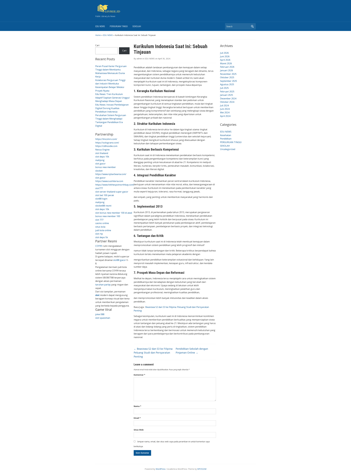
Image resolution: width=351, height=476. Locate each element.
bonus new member (105, 167)
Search (252, 26)
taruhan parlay (103, 284)
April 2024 (225, 116)
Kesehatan (225, 135)
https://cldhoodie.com (106, 146)
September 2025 (228, 80)
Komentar (139, 375)
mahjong (99, 160)
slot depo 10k (102, 156)
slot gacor (100, 163)
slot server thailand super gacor (111, 191)
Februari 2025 (227, 91)
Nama (137, 406)
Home (98, 35)
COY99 (98, 245)
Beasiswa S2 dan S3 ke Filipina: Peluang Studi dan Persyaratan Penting (153, 352)
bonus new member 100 (107, 216)
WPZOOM (201, 469)
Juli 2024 (224, 105)
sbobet (99, 170)
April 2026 (225, 59)
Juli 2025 (224, 87)
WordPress (160, 469)
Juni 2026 (225, 56)
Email (137, 418)
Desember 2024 (228, 98)
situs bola (100, 226)
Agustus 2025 (227, 84)
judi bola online (103, 230)
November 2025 (228, 73)
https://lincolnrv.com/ (106, 139)
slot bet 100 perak (104, 195)
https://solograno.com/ (107, 142)
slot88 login (101, 198)
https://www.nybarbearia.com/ (110, 174)
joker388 (99, 314)
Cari (97, 45)
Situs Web (139, 429)
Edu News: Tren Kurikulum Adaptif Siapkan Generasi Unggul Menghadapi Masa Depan (112, 98)
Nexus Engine (102, 149)
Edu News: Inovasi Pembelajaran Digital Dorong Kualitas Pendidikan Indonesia (112, 108)
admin (139, 58)
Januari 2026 (226, 70)
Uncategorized (227, 149)
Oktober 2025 (227, 77)
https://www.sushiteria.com (109, 181)
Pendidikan (225, 138)
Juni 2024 (225, 108)
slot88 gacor (119, 260)
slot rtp (99, 233)
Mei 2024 (224, 112)
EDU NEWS (100, 26)
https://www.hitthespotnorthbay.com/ (114, 184)
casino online (102, 223)
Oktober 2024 (227, 101)
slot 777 (99, 219)
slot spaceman (102, 317)
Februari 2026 (227, 66)
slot (97, 295)
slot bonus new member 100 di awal (113, 212)
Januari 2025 (226, 94)
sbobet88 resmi (103, 205)
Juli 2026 (224, 52)
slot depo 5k (101, 237)
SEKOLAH (136, 26)
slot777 (99, 188)
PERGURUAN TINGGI (119, 26)
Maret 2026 (226, 63)
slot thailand (101, 153)
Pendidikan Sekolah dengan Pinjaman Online (192, 350)
